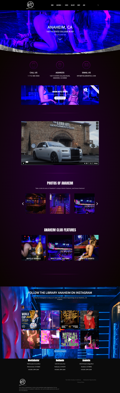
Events (66, 5)
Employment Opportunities (89, 379)
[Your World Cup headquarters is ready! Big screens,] (70, 339)
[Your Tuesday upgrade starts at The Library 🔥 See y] (70, 319)
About (78, 5)
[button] (98, 5)
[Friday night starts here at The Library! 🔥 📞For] (50, 339)
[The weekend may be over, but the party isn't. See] (89, 319)
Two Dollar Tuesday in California (73, 379)
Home (52, 5)
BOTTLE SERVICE (60, 98)
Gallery (73, 5)
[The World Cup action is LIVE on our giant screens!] (30, 319)
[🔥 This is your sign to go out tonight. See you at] (30, 339)
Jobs (84, 5)
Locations (58, 5)
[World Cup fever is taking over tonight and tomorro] (50, 319)
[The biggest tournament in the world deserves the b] (89, 339)
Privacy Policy (81, 382)
